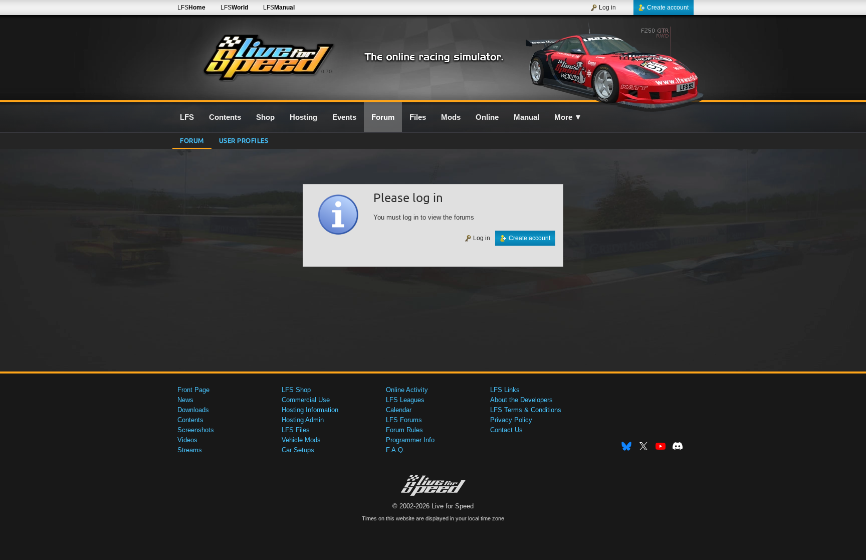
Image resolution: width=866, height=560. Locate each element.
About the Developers (521, 400)
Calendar (398, 410)
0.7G (327, 71)
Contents (190, 420)
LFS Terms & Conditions (525, 410)
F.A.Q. (395, 450)
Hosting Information (310, 410)
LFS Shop (296, 390)
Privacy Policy (511, 420)
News (185, 400)
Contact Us (506, 430)
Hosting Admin (303, 420)
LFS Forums (404, 420)
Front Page (193, 390)
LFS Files (296, 430)
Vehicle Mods (301, 440)
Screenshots (195, 430)
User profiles (244, 140)
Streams (189, 450)
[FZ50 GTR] (608, 63)
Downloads (193, 410)
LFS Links (505, 390)
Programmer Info (410, 440)
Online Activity (407, 390)
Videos (187, 440)
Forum (192, 140)
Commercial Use (306, 400)
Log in (607, 7)
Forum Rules (404, 430)
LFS (191, 7)
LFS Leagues (405, 400)
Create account (668, 7)
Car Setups (298, 450)
